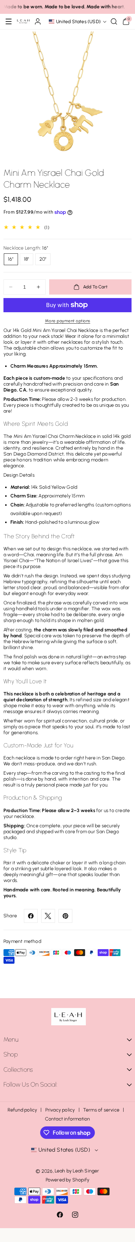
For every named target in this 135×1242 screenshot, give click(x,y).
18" (26, 259)
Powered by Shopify (68, 1180)
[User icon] (38, 21)
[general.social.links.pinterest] (65, 916)
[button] (8, 21)
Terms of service (101, 1110)
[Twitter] (48, 916)
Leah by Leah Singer (77, 1171)
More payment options (67, 320)
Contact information (67, 1119)
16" (11, 259)
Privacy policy (60, 1110)
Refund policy (22, 1110)
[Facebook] (31, 916)
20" (43, 259)
